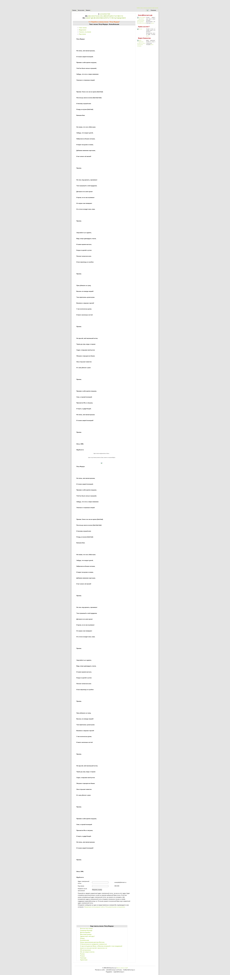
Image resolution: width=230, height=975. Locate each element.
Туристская (83, 960)
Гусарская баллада (86, 930)
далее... (153, 23)
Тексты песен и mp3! (122, 968)
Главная (74, 10)
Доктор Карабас (85, 932)
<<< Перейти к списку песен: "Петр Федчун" (104, 22)
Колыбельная (84, 940)
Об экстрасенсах (85, 950)
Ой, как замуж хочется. (87, 952)
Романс (82, 956)
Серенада (83, 958)
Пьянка (82, 954)
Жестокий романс (85, 934)
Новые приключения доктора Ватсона (92, 942)
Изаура (82, 938)
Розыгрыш (153, 10)
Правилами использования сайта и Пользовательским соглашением (104, 907)
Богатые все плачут (86, 928)
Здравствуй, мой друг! (87, 936)
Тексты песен (81, 10)
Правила (88, 10)
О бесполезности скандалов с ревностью (93, 944)
